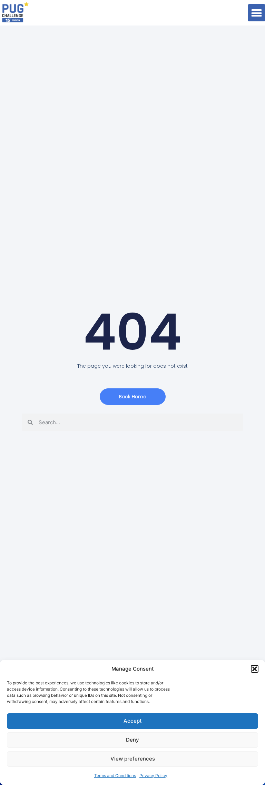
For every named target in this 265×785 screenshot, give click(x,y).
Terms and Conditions (115, 775)
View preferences (132, 758)
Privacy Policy (153, 775)
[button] (254, 668)
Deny (132, 739)
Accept (133, 720)
